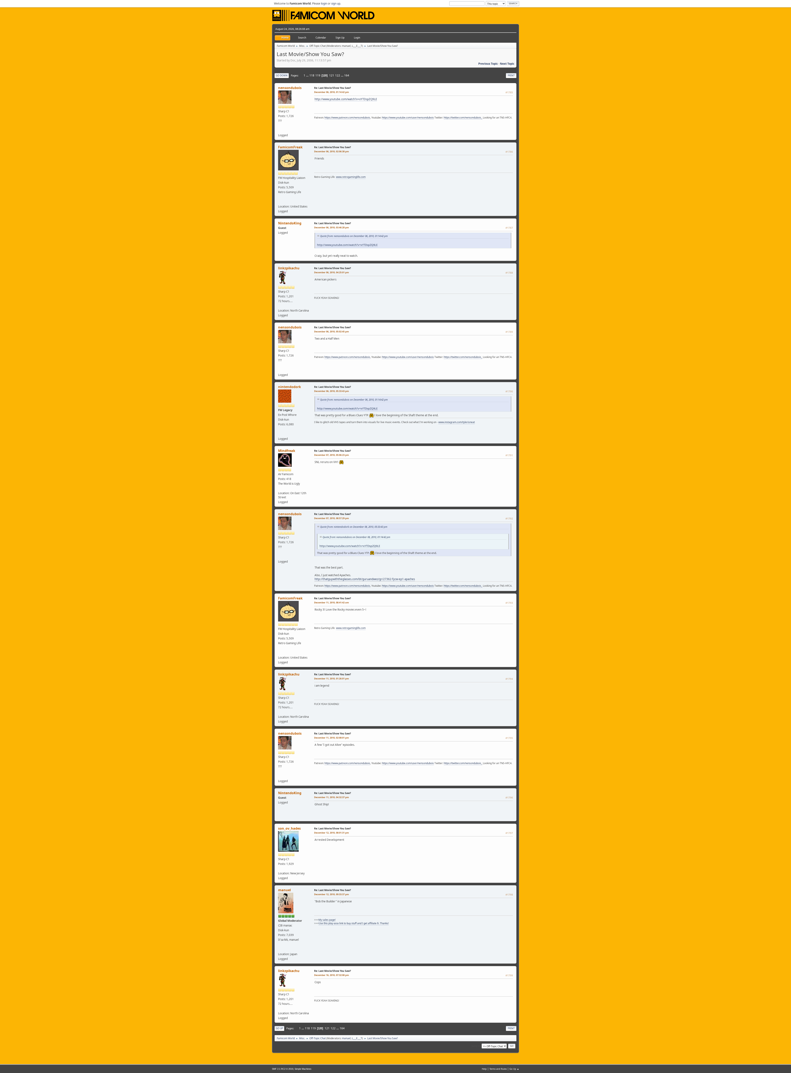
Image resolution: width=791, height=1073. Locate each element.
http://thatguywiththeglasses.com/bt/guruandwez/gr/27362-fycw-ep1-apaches (365, 579)
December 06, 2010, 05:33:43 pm (331, 391)
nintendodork (289, 387)
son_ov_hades (289, 828)
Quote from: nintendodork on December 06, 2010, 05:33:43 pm (353, 526)
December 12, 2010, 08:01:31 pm (331, 832)
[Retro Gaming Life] (279, 201)
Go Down (282, 75)
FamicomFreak (290, 147)
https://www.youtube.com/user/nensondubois (408, 117)
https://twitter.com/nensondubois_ (463, 117)
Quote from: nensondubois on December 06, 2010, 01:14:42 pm (354, 236)
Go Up (279, 1028)
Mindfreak (286, 450)
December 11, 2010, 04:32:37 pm (331, 797)
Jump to (476, 1046)
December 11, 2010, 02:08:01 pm (331, 737)
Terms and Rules (498, 1068)
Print (511, 75)
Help (484, 1068)
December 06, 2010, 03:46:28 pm (331, 227)
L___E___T (357, 46)
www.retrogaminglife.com (351, 177)
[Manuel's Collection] (279, 949)
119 (317, 75)
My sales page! (327, 920)
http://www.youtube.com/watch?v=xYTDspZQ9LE (346, 99)
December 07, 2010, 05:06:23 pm (331, 454)
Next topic (507, 64)
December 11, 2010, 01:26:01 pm (331, 678)
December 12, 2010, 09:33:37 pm (331, 894)
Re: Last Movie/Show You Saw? (332, 88)
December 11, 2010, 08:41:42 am (331, 602)
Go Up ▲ (514, 1068)
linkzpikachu (289, 268)
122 (337, 75)
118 (311, 75)
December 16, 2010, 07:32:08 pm (331, 975)
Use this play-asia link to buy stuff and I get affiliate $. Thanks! (353, 923)
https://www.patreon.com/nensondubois (347, 117)
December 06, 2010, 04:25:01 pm (331, 272)
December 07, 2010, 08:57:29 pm (331, 518)
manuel (346, 46)
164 (346, 75)
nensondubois (290, 88)
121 (331, 75)
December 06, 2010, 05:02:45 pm (331, 331)
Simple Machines (303, 1069)
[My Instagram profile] (279, 434)
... (307, 75)
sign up (335, 3)
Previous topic (488, 64)
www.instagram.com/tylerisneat (456, 422)
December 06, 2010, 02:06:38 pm (331, 151)
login (324, 3)
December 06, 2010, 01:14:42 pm (331, 92)
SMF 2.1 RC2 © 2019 (282, 1069)
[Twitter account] (279, 130)
